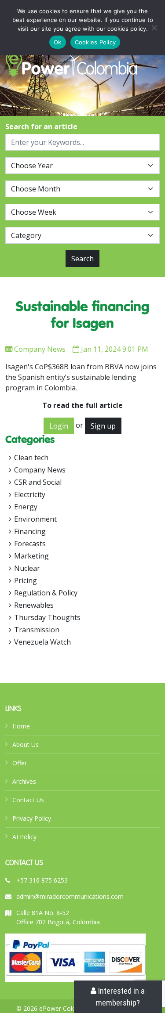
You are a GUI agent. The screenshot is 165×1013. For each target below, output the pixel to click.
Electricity (29, 494)
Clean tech (31, 457)
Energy (25, 507)
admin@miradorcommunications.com (70, 896)
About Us (25, 744)
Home (21, 726)
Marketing (31, 556)
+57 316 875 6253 (42, 880)
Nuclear (27, 568)
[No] (154, 27)
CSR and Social (38, 482)
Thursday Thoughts (47, 617)
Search (82, 258)
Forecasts (30, 543)
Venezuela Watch (42, 642)
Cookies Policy (95, 42)
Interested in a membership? (120, 996)
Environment (35, 519)
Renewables (34, 605)
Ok (58, 42)
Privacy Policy (31, 818)
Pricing (25, 580)
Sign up (103, 426)
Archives (24, 781)
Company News (40, 349)
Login (58, 426)
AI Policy (24, 837)
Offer (19, 763)
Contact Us (28, 800)
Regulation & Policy (45, 593)
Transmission (36, 629)
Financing (30, 531)
